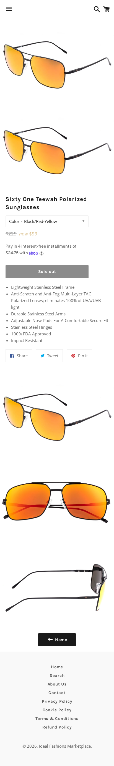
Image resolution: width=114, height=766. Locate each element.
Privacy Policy (57, 701)
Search (57, 675)
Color (14, 221)
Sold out (47, 271)
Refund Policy (57, 727)
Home (57, 666)
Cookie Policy (57, 709)
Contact (56, 692)
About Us (57, 684)
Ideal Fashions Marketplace (65, 746)
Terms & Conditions (57, 718)
